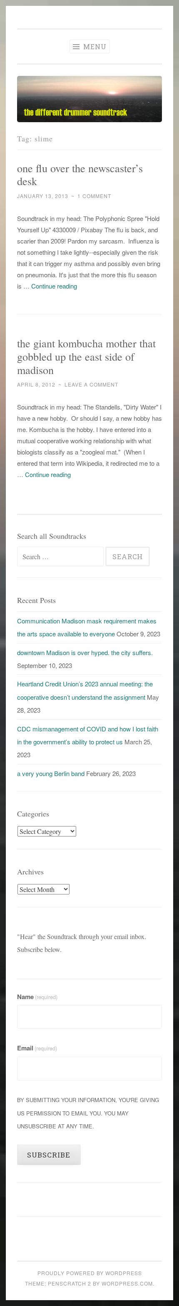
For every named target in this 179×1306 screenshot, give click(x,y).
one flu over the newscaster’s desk (80, 174)
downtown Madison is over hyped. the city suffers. (85, 652)
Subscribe (48, 1155)
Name (37, 996)
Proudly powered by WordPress (89, 1272)
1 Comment (94, 195)
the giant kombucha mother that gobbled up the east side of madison (86, 356)
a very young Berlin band (51, 773)
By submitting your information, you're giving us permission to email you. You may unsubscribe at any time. (88, 1113)
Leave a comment (91, 384)
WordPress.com (127, 1283)
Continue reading (54, 285)
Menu (94, 46)
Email (37, 1047)
